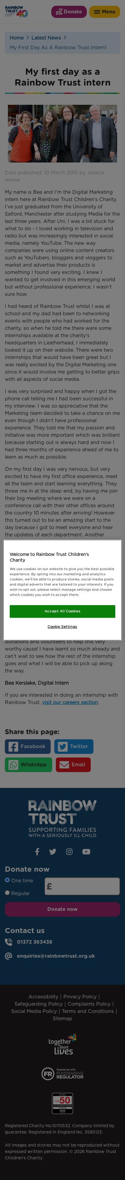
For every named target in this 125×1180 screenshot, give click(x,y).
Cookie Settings (62, 626)
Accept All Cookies (62, 611)
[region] (62, 590)
